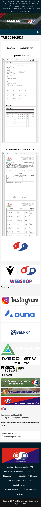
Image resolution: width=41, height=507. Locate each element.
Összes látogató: (9, 437)
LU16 (29, 9)
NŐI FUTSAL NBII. (27, 6)
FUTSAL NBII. (11, 1)
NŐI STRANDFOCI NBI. (9, 9)
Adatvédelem (30, 471)
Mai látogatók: (8, 433)
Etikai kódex (18, 471)
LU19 (20, 9)
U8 (16, 3)
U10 (9, 3)
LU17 (24, 9)
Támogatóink (8, 476)
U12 (38, 1)
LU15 (33, 9)
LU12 (17, 11)
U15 (26, 1)
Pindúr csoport (25, 3)
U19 (18, 1)
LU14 (38, 9)
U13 (34, 1)
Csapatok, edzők (21, 467)
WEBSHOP (27, 11)
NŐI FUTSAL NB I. (14, 6)
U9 (13, 3)
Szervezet (8, 471)
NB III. (4, 1)
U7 (19, 3)
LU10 (21, 11)
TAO (31, 467)
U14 (30, 1)
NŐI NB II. (35, 3)
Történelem (32, 476)
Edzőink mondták (19, 485)
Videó (29, 480)
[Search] (38, 32)
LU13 (12, 11)
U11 (5, 3)
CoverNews (33, 501)
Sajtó (23, 480)
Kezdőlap (9, 467)
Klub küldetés (20, 476)
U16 (22, 1)
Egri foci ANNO (14, 480)
